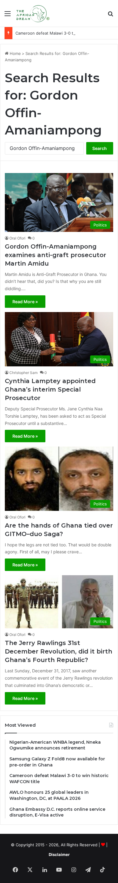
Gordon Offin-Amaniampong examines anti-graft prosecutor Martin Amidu (55, 255)
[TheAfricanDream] (32, 13)
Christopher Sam (23, 372)
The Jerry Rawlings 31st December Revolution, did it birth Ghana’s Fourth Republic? (58, 651)
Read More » (25, 301)
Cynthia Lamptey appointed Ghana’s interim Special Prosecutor (50, 389)
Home (14, 53)
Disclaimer (59, 854)
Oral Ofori (17, 238)
